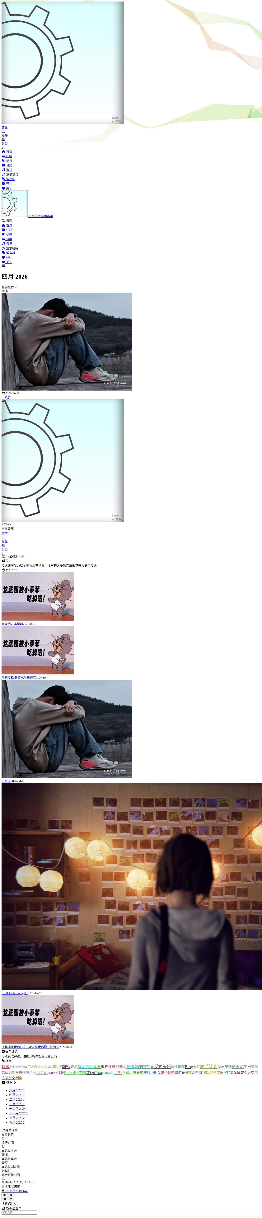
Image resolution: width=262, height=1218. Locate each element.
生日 (247, 1067)
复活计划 (209, 1066)
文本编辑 (51, 1067)
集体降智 (237, 1073)
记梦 (212, 1073)
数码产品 (94, 1072)
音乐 (254, 1067)
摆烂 (226, 1073)
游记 (181, 1073)
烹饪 (228, 1067)
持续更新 (85, 1067)
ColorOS (108, 1073)
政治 (73, 1067)
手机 (118, 1073)
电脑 (174, 1073)
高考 (97, 1066)
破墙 (188, 1073)
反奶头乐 (162, 1066)
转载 (6, 1066)
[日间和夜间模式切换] (5, 1195)
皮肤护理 (150, 1073)
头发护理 (164, 1073)
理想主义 (146, 1066)
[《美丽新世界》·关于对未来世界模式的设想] (38, 1042)
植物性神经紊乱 (113, 1067)
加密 (66, 1066)
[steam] (15, 556)
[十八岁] (67, 389)
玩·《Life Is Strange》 (15, 993)
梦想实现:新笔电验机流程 (19, 677)
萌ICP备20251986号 (15, 1191)
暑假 (5, 1073)
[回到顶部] (11, 1199)
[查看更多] (15, 1082)
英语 (219, 1073)
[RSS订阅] (23, 556)
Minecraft (17, 1067)
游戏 (206, 1073)
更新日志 (15, 1073)
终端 (125, 1073)
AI (25, 1067)
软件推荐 (178, 1067)
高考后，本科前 (12, 624)
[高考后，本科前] (38, 619)
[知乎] (19, 556)
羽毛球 (197, 1073)
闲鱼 (18, 1078)
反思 (221, 1067)
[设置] (5, 1199)
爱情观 (132, 1067)
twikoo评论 (56, 1073)
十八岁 (6, 397)
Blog (189, 1066)
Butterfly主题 (75, 1073)
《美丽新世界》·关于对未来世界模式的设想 (30, 1047)
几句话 (42, 1073)
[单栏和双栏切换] (11, 1195)
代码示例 (29, 1073)
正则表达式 (35, 1067)
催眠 (196, 1067)
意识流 (238, 1066)
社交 (11, 1078)
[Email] (3, 556)
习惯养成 (136, 1073)
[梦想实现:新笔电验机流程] (38, 673)
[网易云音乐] (11, 556)
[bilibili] (7, 556)
